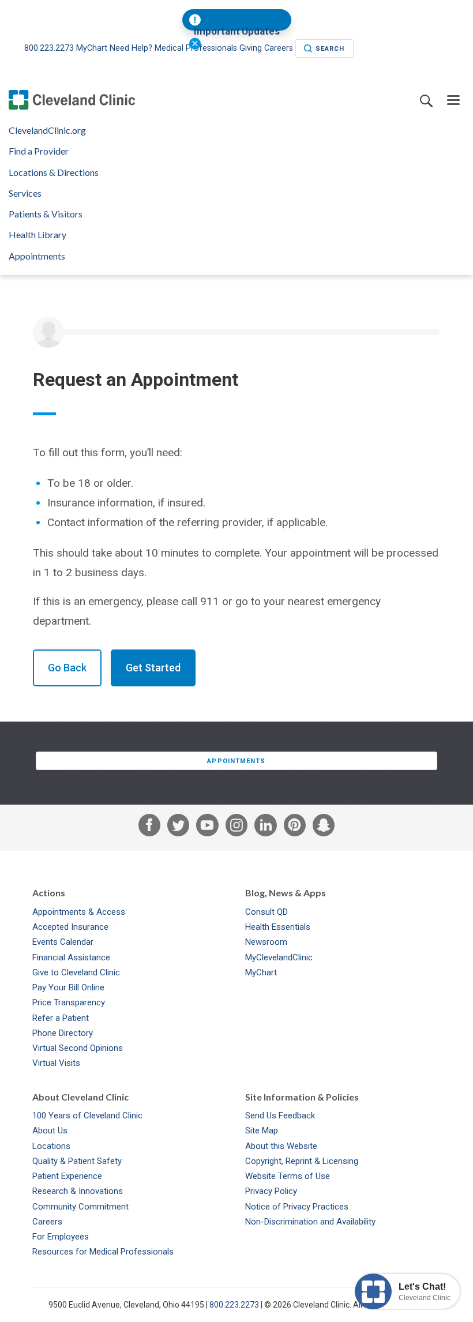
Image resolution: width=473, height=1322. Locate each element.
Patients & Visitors (45, 214)
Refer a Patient (60, 1018)
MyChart (91, 48)
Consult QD (266, 912)
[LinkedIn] (265, 828)
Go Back (67, 668)
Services (25, 193)
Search (330, 48)
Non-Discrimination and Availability (310, 1221)
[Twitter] (178, 828)
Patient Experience (67, 1176)
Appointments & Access (78, 912)
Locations (51, 1146)
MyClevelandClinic (279, 957)
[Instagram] (236, 828)
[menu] (453, 100)
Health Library (37, 235)
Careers (47, 1221)
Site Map (261, 1130)
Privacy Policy (271, 1191)
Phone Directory (62, 1033)
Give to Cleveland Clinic (76, 972)
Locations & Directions (54, 172)
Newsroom (266, 942)
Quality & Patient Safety (77, 1161)
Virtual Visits (56, 1063)
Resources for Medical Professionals (103, 1251)
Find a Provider (39, 151)
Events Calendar (62, 942)
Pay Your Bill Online (68, 987)
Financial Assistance (71, 957)
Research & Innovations (77, 1191)
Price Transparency (68, 1002)
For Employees (60, 1236)
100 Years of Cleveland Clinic (87, 1115)
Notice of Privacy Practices (296, 1206)
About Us (49, 1130)
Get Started (153, 668)
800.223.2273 (50, 48)
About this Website (281, 1146)
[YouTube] (207, 828)
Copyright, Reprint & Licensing (301, 1161)
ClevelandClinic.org (47, 130)
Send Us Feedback (280, 1115)
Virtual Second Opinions (77, 1048)
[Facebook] (149, 828)
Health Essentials (277, 927)
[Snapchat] (324, 828)
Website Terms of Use (287, 1176)
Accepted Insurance (70, 927)
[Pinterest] (295, 828)
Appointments (37, 256)
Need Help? (131, 48)
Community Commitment (80, 1206)
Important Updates (237, 31)
